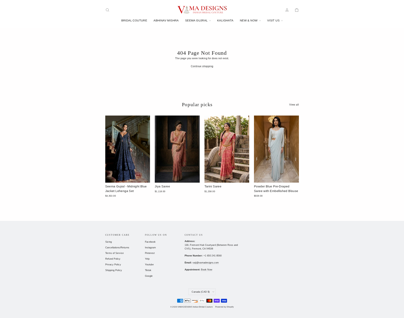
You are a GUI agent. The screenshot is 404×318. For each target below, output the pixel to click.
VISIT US (273, 20)
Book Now (206, 269)
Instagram (150, 247)
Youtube (149, 264)
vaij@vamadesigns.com (206, 262)
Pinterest (150, 253)
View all (294, 104)
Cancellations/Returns (117, 247)
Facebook (150, 242)
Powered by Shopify (224, 307)
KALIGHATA (225, 20)
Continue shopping (202, 66)
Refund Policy (112, 259)
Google (149, 276)
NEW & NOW (249, 20)
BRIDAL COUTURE (134, 20)
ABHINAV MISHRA (166, 20)
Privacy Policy (113, 264)
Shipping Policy (113, 270)
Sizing (108, 242)
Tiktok (148, 270)
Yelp (147, 259)
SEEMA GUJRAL (196, 20)
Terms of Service (114, 253)
